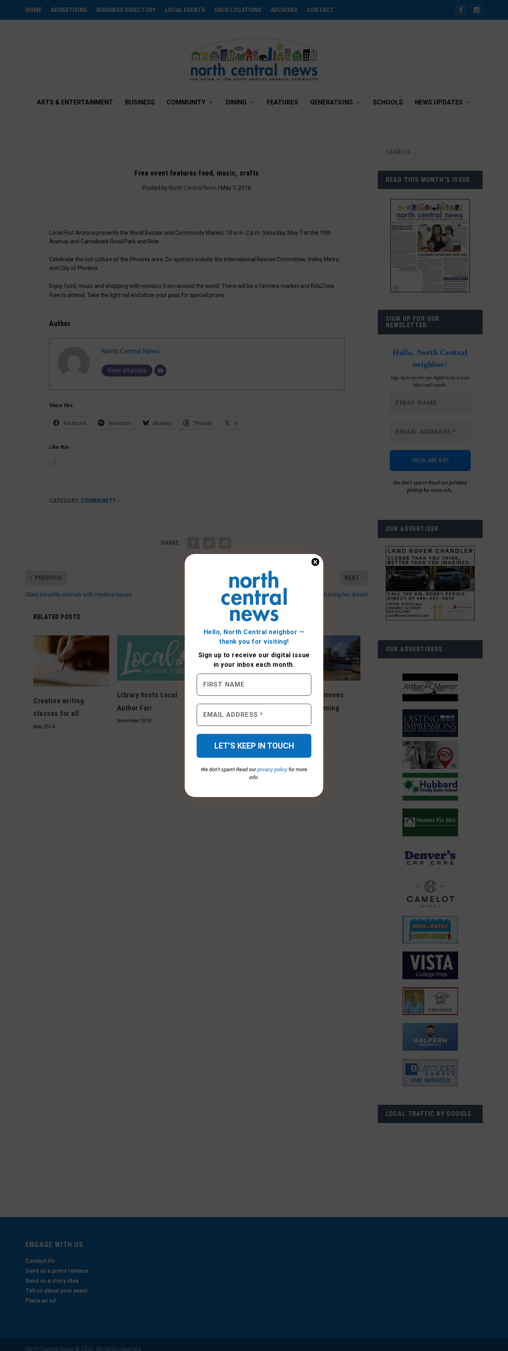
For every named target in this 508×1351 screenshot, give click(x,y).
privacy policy (272, 769)
